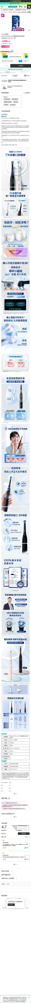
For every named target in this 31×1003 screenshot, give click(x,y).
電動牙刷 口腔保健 (7, 101)
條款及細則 (9, 87)
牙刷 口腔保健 (7, 99)
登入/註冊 (10, 904)
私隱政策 (23, 1001)
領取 (20, 61)
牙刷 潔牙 (6, 104)
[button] (29, 7)
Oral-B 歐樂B (5, 34)
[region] (15, 999)
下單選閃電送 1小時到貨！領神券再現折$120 (19, 9)
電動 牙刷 (16, 101)
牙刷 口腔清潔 (15, 99)
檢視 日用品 (5, 871)
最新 (5, 837)
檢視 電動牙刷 (6, 875)
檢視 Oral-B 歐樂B (7, 878)
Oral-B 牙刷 (12, 104)
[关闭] (28, 997)
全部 (2, 837)
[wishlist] (12, 38)
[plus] (8, 66)
